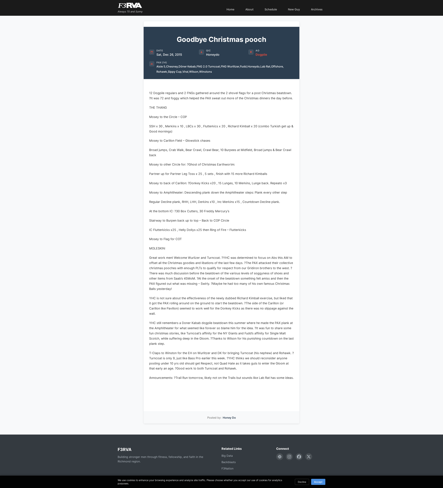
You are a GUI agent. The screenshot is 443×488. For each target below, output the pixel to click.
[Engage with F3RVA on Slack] (279, 456)
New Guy (294, 9)
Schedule (271, 9)
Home (230, 9)
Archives (317, 9)
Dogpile (261, 54)
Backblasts (229, 462)
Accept (318, 481)
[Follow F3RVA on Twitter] (308, 456)
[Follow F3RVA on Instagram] (289, 456)
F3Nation (227, 468)
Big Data (227, 455)
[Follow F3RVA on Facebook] (299, 456)
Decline (302, 481)
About (249, 9)
